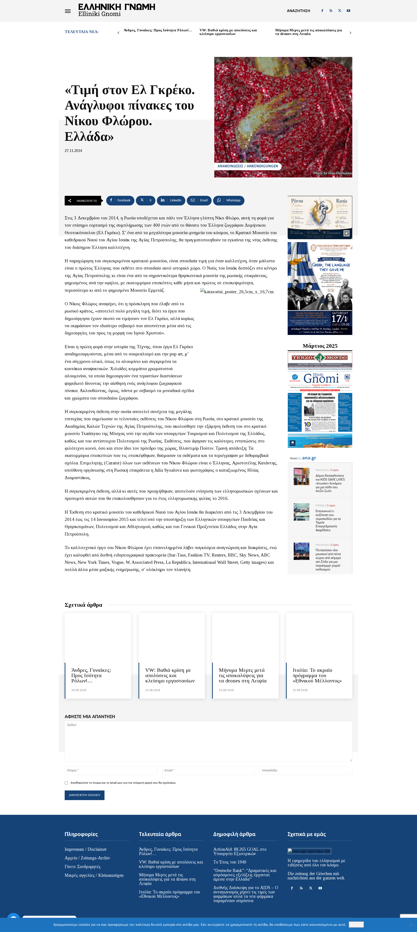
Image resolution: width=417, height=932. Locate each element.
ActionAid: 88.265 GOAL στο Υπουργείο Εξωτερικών (239, 851)
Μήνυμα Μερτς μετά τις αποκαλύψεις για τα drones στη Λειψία (308, 32)
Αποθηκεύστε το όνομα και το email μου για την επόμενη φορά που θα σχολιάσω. (123, 782)
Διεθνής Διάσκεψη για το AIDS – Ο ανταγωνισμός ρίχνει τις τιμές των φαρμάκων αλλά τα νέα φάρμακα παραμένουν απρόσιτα (245, 894)
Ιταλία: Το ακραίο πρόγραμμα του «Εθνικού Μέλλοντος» (317, 675)
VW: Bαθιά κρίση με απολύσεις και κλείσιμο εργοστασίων (228, 32)
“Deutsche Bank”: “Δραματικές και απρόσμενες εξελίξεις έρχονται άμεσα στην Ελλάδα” (244, 875)
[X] (340, 11)
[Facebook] (322, 11)
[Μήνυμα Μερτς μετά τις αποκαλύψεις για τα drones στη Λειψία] (245, 638)
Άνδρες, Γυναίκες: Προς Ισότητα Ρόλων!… (158, 30)
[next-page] (351, 33)
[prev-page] (118, 33)
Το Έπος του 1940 (229, 862)
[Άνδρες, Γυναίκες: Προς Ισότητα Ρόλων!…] (98, 638)
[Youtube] (348, 11)
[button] (298, 11)
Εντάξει (356, 924)
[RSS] (331, 11)
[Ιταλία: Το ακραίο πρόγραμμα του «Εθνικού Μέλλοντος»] (319, 638)
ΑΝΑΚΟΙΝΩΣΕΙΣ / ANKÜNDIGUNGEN (248, 166)
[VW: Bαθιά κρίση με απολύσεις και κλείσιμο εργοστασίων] (172, 638)
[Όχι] (411, 925)
